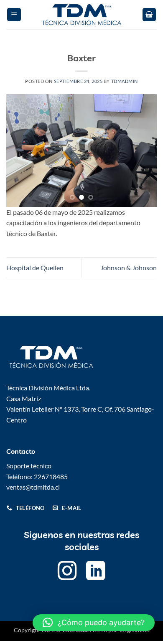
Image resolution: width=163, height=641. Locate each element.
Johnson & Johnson (128, 267)
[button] (14, 15)
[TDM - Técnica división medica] (81, 14)
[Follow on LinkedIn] (95, 572)
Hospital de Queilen (35, 267)
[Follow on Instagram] (67, 572)
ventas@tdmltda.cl (33, 487)
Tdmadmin (124, 81)
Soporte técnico (28, 466)
